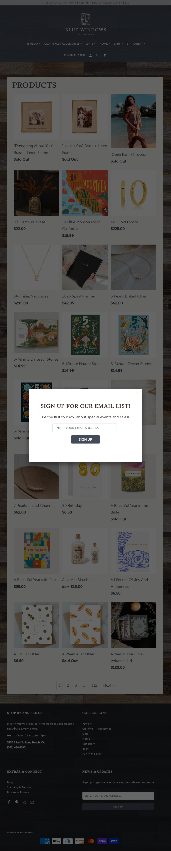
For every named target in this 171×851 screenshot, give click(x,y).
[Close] (137, 393)
